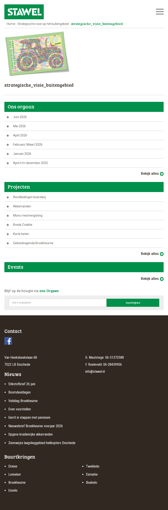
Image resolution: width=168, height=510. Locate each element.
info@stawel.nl (95, 371)
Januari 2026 (22, 153)
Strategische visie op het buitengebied (43, 24)
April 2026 (20, 135)
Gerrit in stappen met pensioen (29, 417)
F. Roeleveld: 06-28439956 (103, 364)
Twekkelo (92, 466)
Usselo (13, 490)
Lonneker (14, 474)
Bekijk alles (150, 173)
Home (11, 24)
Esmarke (92, 474)
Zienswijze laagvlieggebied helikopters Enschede (41, 443)
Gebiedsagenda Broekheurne (33, 243)
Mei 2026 (19, 126)
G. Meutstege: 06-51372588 (104, 357)
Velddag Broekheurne (23, 401)
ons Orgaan (49, 291)
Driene (12, 466)
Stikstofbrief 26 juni (21, 384)
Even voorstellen (19, 409)
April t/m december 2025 (30, 163)
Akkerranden (22, 206)
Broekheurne (17, 482)
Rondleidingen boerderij (29, 197)
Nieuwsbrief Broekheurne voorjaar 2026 (35, 426)
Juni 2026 (20, 117)
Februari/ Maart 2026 (27, 144)
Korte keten (21, 234)
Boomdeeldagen (19, 392)
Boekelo (91, 482)
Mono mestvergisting (27, 215)
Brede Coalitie (22, 224)
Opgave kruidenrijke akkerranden (30, 434)
